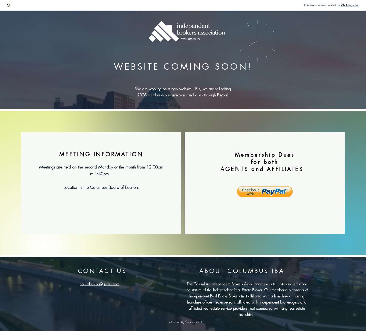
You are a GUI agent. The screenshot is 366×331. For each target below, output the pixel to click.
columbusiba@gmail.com (99, 283)
